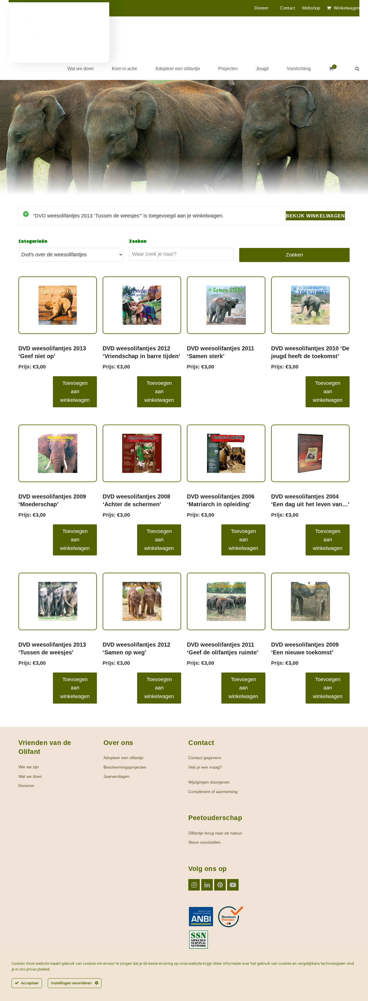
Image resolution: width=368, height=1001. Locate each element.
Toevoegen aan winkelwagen (75, 391)
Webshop (311, 7)
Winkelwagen (346, 7)
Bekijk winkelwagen (315, 215)
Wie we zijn (28, 767)
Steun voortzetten (204, 842)
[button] (331, 68)
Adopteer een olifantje (123, 757)
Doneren (26, 785)
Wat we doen (30, 776)
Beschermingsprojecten (124, 767)
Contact (287, 7)
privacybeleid (37, 969)
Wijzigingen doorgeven (209, 782)
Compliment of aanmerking (212, 791)
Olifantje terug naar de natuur (215, 833)
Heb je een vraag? (205, 767)
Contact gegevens (204, 757)
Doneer (261, 7)
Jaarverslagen (116, 776)
